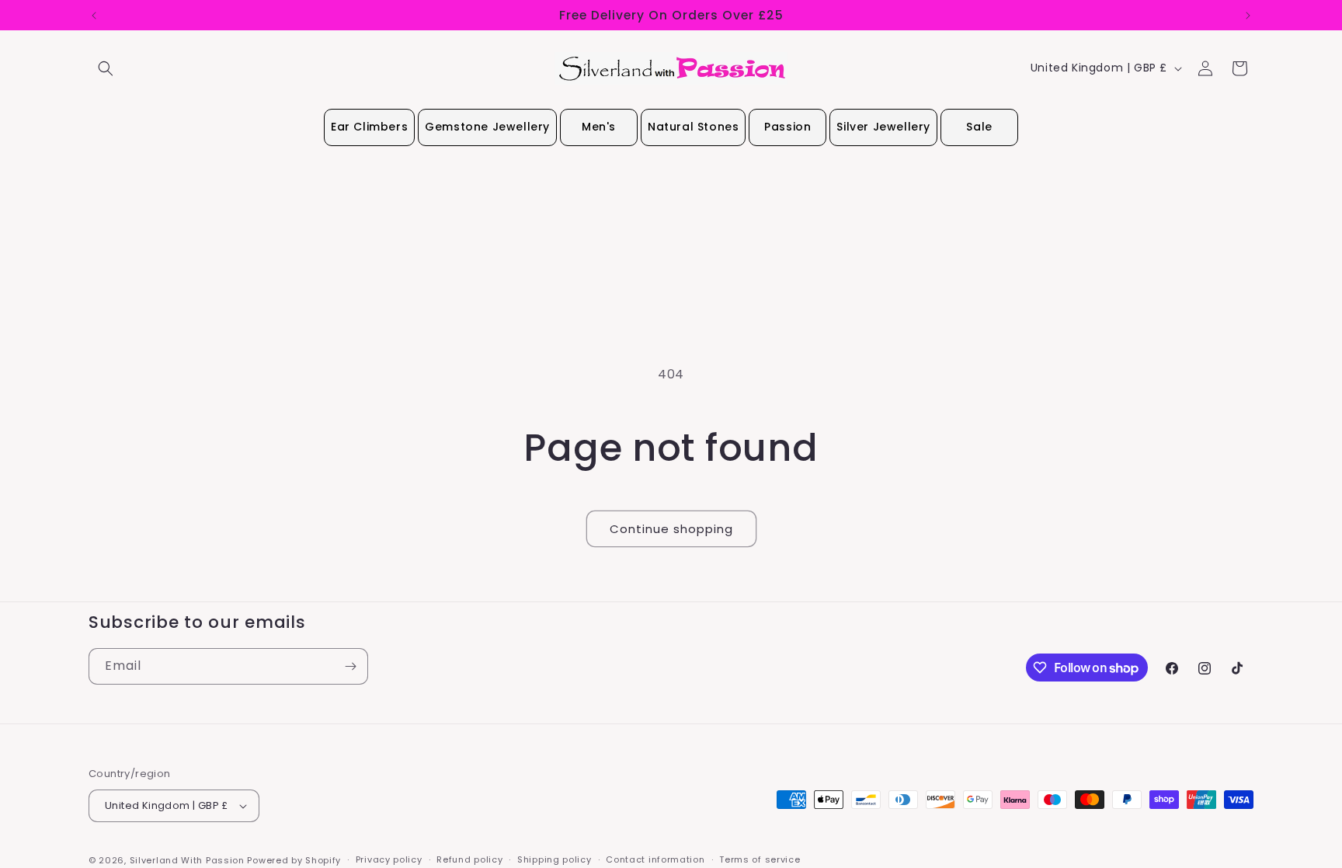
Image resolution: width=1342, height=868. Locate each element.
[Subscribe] (350, 666)
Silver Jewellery (883, 126)
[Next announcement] (1248, 15)
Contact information (655, 859)
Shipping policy (554, 859)
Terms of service (759, 859)
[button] (106, 68)
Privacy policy (389, 859)
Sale (979, 126)
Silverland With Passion (187, 860)
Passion (787, 126)
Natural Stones (693, 126)
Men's (599, 126)
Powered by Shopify (294, 860)
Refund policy (469, 859)
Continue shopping (671, 529)
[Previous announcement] (94, 15)
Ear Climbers (369, 126)
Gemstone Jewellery (487, 126)
